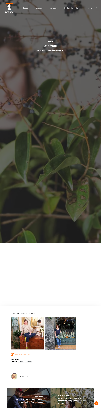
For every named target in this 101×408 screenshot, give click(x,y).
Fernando (42, 50)
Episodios (38, 8)
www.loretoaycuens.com (22, 355)
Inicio (25, 8)
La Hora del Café (71, 8)
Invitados (53, 8)
